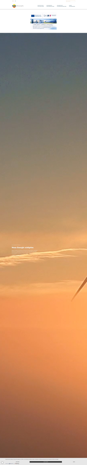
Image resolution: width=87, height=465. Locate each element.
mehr (74, 461)
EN (15, 1)
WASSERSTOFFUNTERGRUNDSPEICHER (61, 6)
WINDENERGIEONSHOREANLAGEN (50, 6)
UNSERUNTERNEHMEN (72, 6)
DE (13, 1)
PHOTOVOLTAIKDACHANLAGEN (41, 6)
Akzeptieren (46, 461)
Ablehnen (17, 461)
